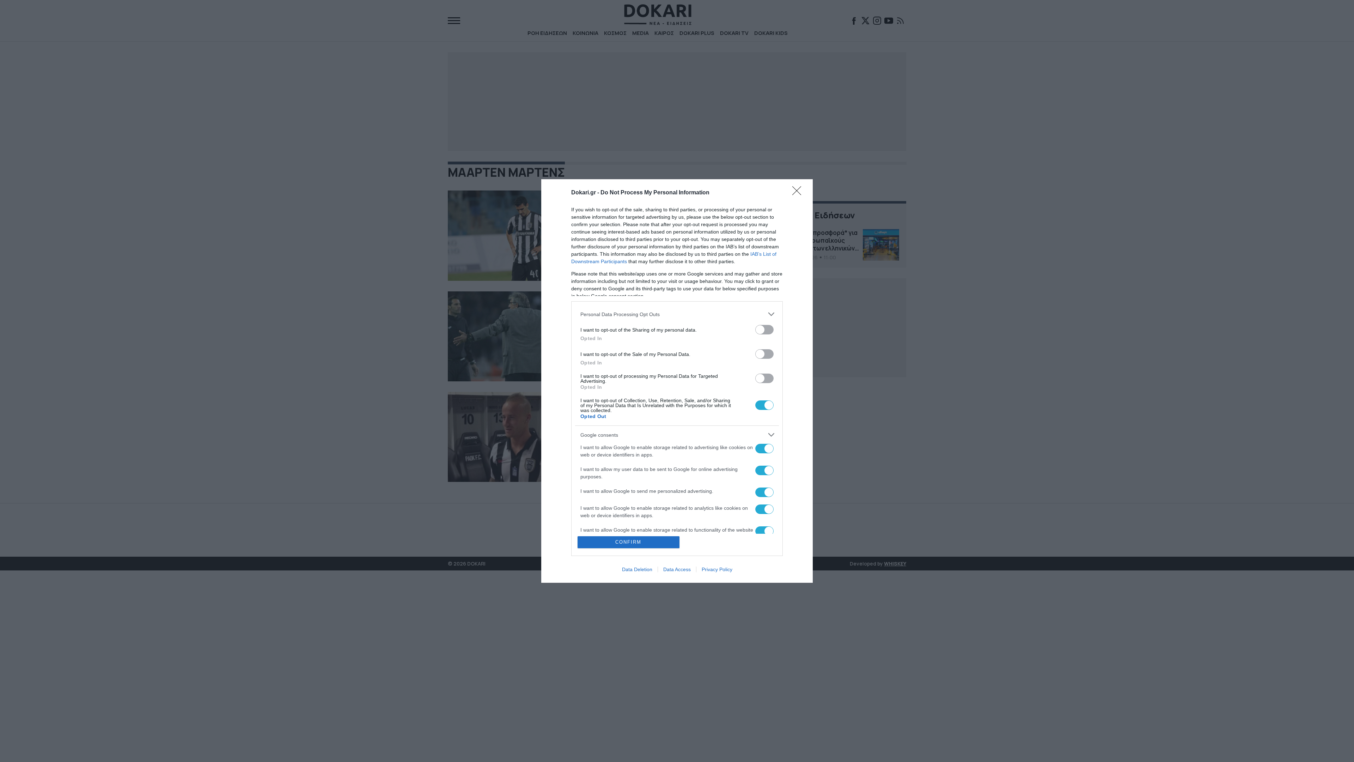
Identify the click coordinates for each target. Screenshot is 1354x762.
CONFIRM (628, 542)
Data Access (677, 569)
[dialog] (677, 381)
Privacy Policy (717, 569)
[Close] (799, 193)
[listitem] (677, 314)
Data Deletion (637, 569)
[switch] (764, 329)
